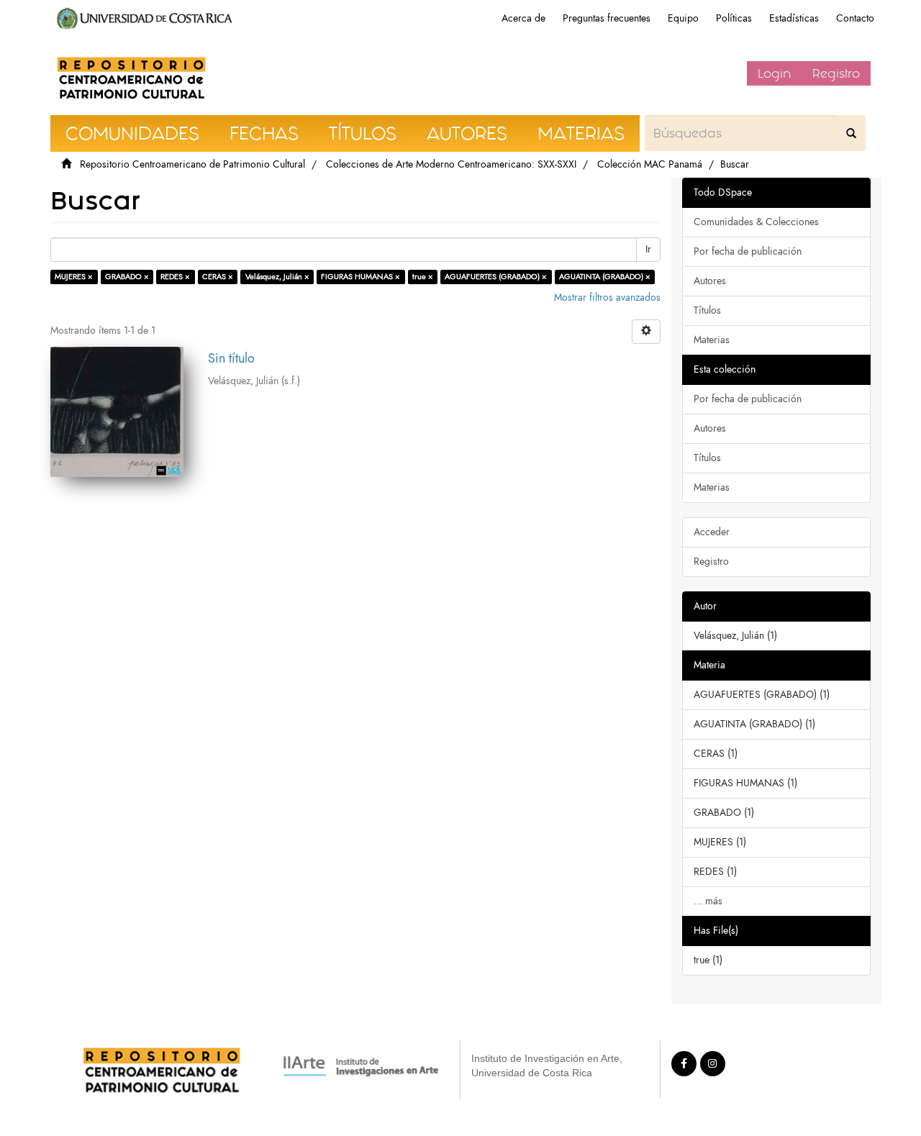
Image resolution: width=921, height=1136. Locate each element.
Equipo (683, 18)
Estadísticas (794, 18)
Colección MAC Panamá (649, 164)
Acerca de (523, 18)
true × (422, 276)
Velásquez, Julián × (277, 276)
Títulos (707, 310)
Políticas (734, 18)
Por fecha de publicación (748, 251)
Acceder (712, 532)
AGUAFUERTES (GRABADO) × (496, 276)
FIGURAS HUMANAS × (360, 276)
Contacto (855, 18)
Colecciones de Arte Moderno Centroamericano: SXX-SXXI (451, 164)
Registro (836, 73)
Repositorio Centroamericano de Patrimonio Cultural (192, 164)
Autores (710, 281)
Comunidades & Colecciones (756, 222)
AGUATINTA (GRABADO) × (604, 276)
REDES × (175, 276)
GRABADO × (127, 276)
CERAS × (217, 276)
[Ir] (851, 133)
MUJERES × (74, 276)
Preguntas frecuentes (606, 18)
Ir (648, 249)
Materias (712, 340)
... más (708, 901)
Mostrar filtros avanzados (607, 297)
